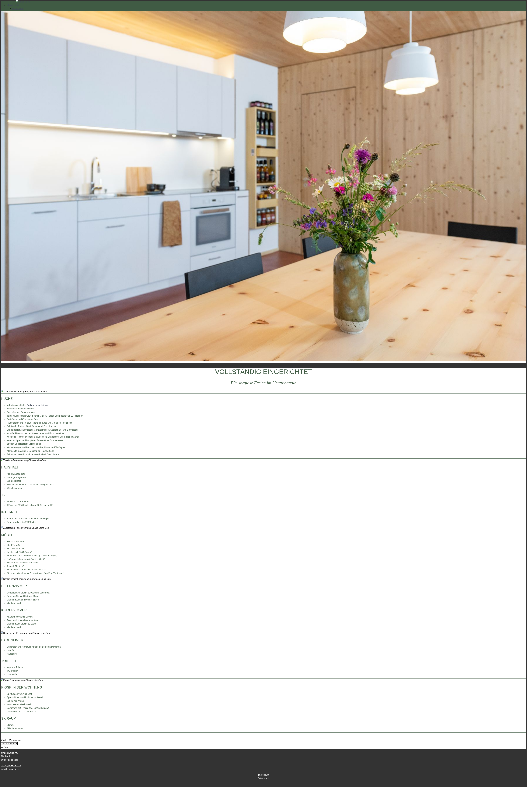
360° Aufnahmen (9, 743)
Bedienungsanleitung (37, 405)
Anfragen (5, 747)
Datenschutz (263, 778)
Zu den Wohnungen (11, 740)
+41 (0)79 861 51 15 (11, 765)
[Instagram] (5, 784)
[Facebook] (2, 784)
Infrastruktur (17, 8)
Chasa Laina (13, 5)
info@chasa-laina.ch (11, 769)
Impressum (263, 775)
